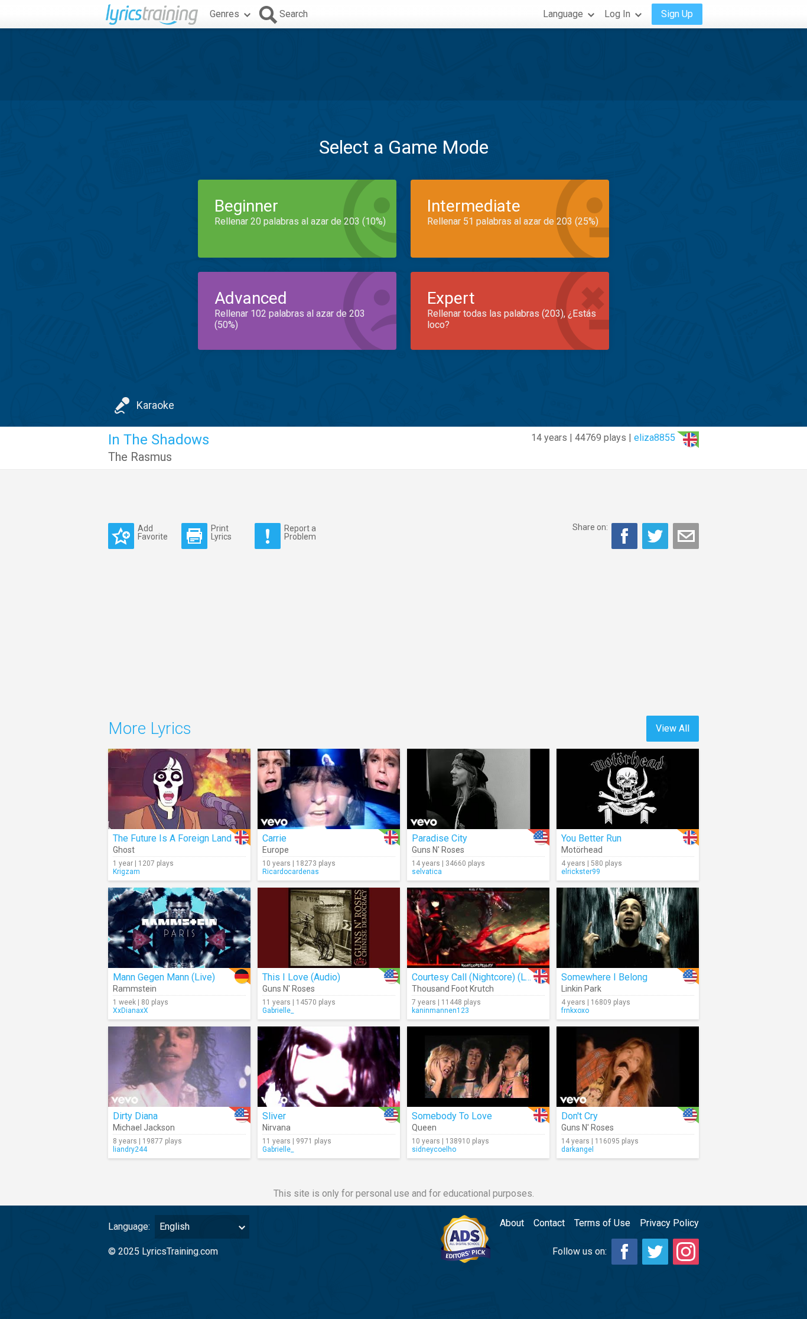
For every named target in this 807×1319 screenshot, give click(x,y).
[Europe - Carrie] (329, 789)
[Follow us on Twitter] (655, 1252)
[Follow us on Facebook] (624, 1252)
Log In (617, 14)
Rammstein (135, 988)
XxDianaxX (130, 1010)
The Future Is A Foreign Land (172, 838)
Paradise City (439, 838)
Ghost (124, 850)
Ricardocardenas (290, 872)
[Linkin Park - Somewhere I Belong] (628, 928)
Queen (424, 1127)
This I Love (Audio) (301, 977)
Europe (275, 850)
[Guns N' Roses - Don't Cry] (628, 1066)
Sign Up (677, 14)
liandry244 (130, 1149)
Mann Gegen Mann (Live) (164, 977)
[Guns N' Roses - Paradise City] (478, 789)
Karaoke (155, 405)
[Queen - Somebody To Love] (478, 1066)
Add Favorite (153, 532)
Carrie (274, 838)
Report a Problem (300, 532)
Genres (224, 14)
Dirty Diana (135, 1116)
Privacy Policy (669, 1223)
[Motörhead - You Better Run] (628, 789)
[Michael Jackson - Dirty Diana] (179, 1066)
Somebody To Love (452, 1116)
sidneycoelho (434, 1149)
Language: (129, 1226)
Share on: (590, 527)
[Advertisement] (403, 64)
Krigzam (126, 872)
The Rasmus (140, 457)
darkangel (577, 1149)
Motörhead (582, 850)
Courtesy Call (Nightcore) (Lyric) (477, 977)
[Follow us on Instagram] (686, 1252)
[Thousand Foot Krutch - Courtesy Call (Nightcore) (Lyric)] (478, 928)
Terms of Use (602, 1223)
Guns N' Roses (438, 850)
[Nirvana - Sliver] (329, 1066)
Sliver (274, 1116)
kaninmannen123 (440, 1010)
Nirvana (276, 1127)
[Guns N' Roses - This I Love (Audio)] (329, 928)
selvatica (427, 872)
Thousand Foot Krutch (453, 988)
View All (672, 728)
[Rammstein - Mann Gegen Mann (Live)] (179, 928)
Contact (549, 1223)
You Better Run (591, 838)
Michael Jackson (144, 1127)
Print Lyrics (221, 532)
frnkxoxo (575, 1010)
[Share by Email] (686, 536)
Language (563, 14)
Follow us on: (579, 1251)
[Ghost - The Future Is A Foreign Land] (179, 789)
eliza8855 (654, 437)
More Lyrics (149, 728)
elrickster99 (580, 872)
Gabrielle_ (278, 1010)
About (512, 1223)
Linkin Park (581, 988)
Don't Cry (579, 1116)
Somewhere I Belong (604, 977)
